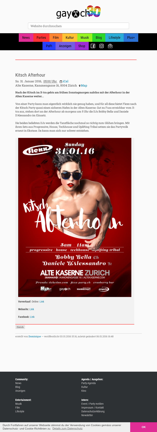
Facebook (93, 46)
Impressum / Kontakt (92, 407)
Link (42, 301)
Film (56, 38)
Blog (99, 38)
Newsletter (110, 46)
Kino (83, 390)
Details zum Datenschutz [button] (67, 428)
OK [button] (144, 427)
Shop (81, 46)
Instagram (101, 46)
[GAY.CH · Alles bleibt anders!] (78, 12)
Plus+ (131, 38)
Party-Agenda (88, 383)
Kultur (70, 38)
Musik (85, 38)
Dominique (35, 336)
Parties (41, 38)
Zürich (20, 326)
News (26, 38)
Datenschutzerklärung (93, 411)
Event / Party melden (92, 403)
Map (84, 85)
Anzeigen (65, 46)
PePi (49, 46)
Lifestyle (114, 38)
